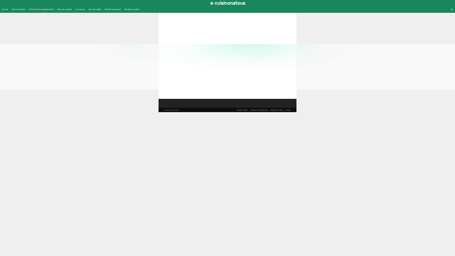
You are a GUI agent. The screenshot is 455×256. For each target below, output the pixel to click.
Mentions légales (242, 110)
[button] (451, 9)
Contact (288, 110)
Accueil (218, 26)
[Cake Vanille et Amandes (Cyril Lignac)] (181, 67)
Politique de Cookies (276, 110)
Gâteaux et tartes (167, 85)
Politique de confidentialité (259, 110)
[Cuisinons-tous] (227, 3)
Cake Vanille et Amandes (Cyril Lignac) (244, 64)
